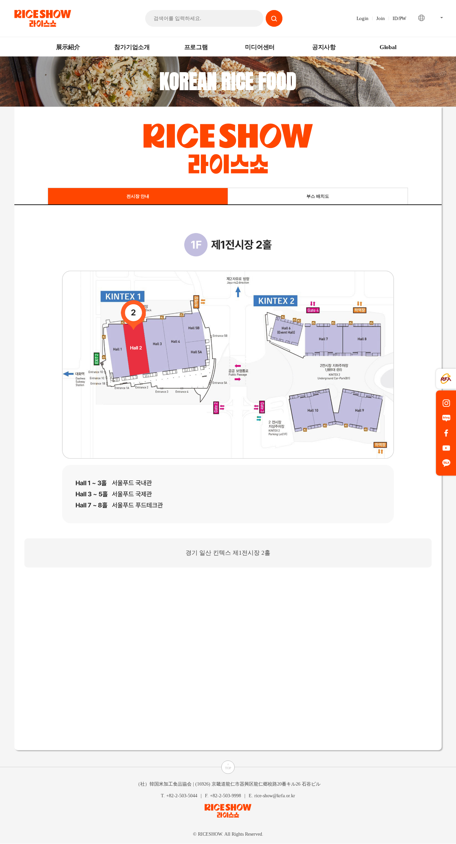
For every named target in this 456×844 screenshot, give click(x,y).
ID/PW (399, 18)
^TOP (228, 766)
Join (380, 18)
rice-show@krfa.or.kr (274, 795)
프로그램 (196, 47)
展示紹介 (68, 47)
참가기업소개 (132, 47)
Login (363, 18)
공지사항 (324, 47)
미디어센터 (260, 47)
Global (388, 47)
